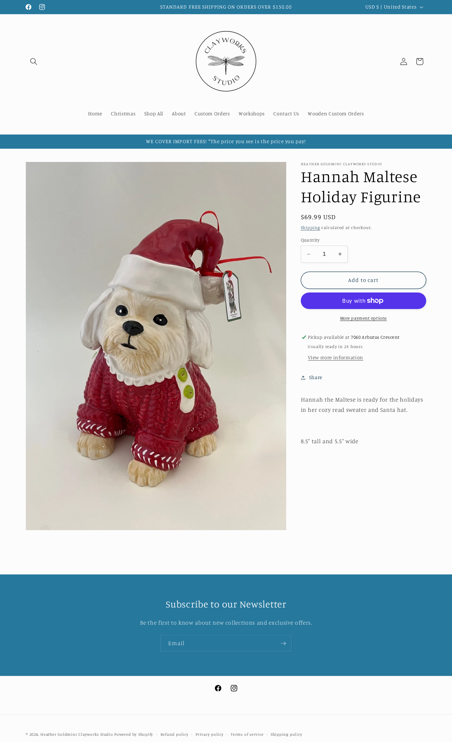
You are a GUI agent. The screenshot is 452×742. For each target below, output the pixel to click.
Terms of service (247, 734)
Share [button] (315, 377)
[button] (34, 61)
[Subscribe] (283, 643)
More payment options (363, 318)
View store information (335, 357)
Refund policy (174, 734)
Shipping (310, 227)
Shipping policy (286, 734)
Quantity (310, 240)
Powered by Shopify (133, 734)
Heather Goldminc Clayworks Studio (76, 734)
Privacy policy (210, 734)
